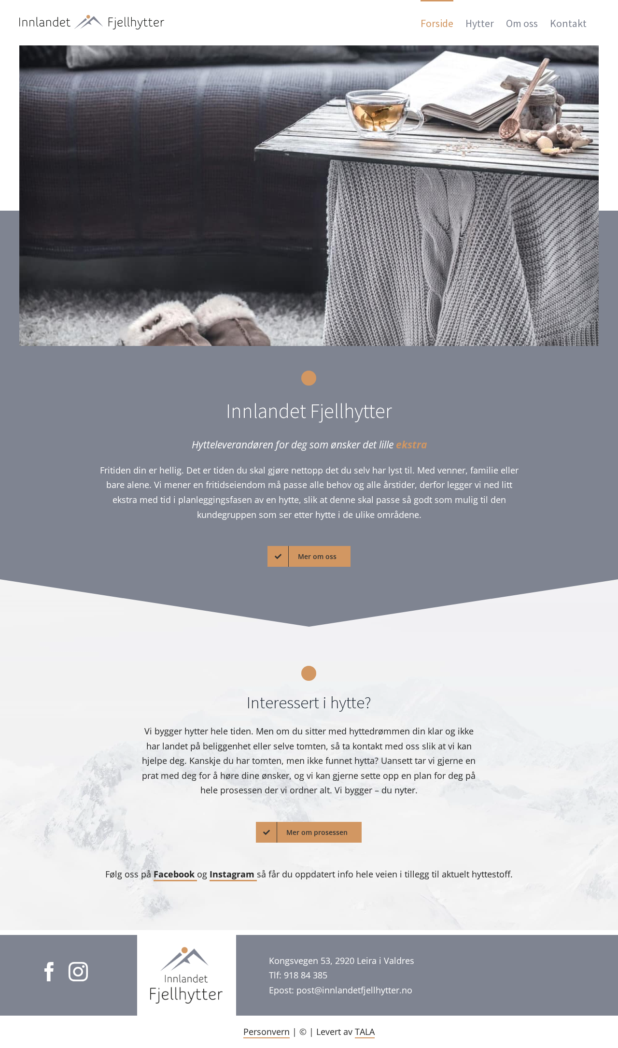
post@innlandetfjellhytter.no (354, 990)
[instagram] (78, 971)
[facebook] (49, 971)
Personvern (266, 1031)
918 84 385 (305, 975)
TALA (365, 1031)
